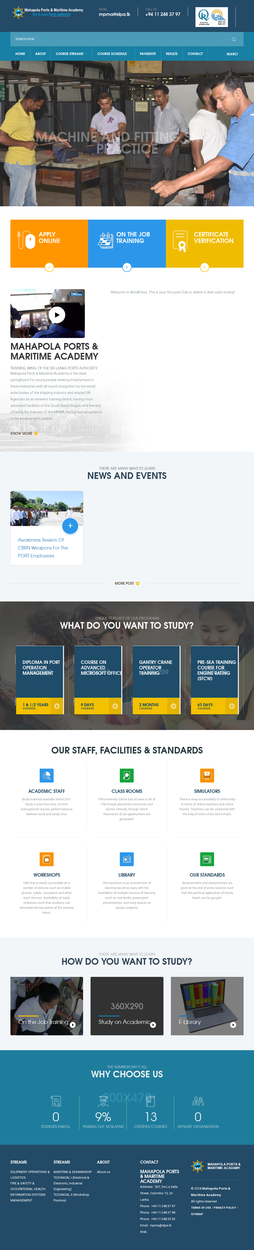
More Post (125, 583)
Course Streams (70, 53)
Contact (195, 53)
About (40, 53)
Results (172, 53)
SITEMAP (197, 1214)
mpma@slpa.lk (114, 13)
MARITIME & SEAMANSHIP (73, 1172)
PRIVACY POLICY (225, 1207)
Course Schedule (112, 53)
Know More (101, 151)
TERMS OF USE (201, 1207)
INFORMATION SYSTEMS (28, 1195)
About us (103, 1172)
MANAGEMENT (21, 1200)
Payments (148, 53)
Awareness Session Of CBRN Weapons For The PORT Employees (43, 547)
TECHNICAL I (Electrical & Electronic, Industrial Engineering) (71, 1183)
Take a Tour (148, 151)
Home (20, 53)
